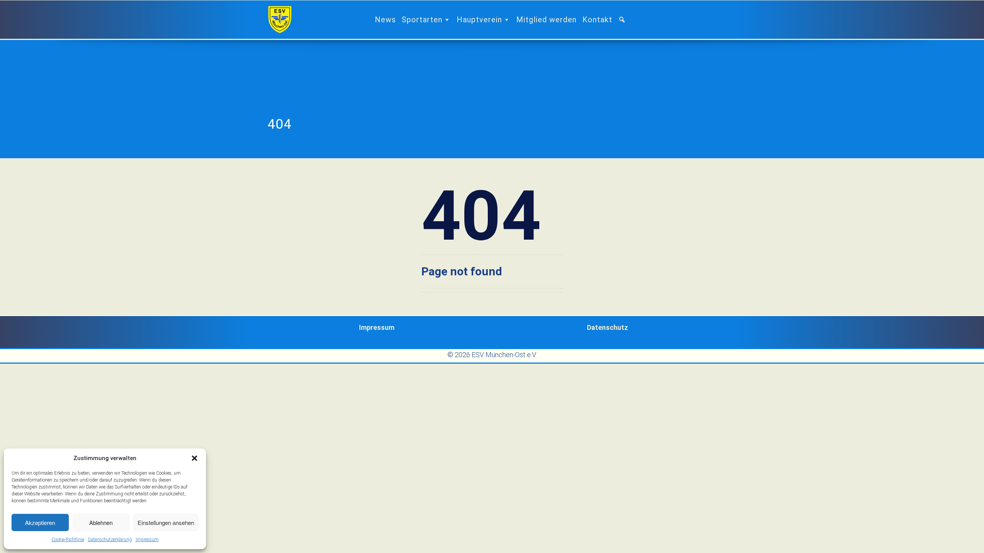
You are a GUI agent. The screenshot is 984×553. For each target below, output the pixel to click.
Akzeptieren (40, 522)
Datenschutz (607, 327)
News (385, 19)
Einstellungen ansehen (166, 522)
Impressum (147, 539)
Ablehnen (101, 522)
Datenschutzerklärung (110, 539)
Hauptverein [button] (479, 19)
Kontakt (597, 19)
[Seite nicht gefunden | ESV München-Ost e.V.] (279, 19)
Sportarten (422, 19)
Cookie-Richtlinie (68, 539)
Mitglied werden (546, 19)
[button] (194, 458)
